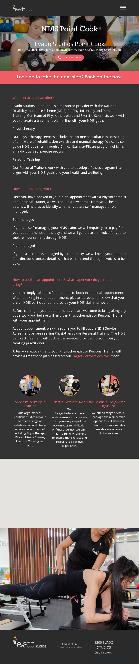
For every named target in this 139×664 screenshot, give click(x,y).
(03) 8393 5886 (69, 57)
